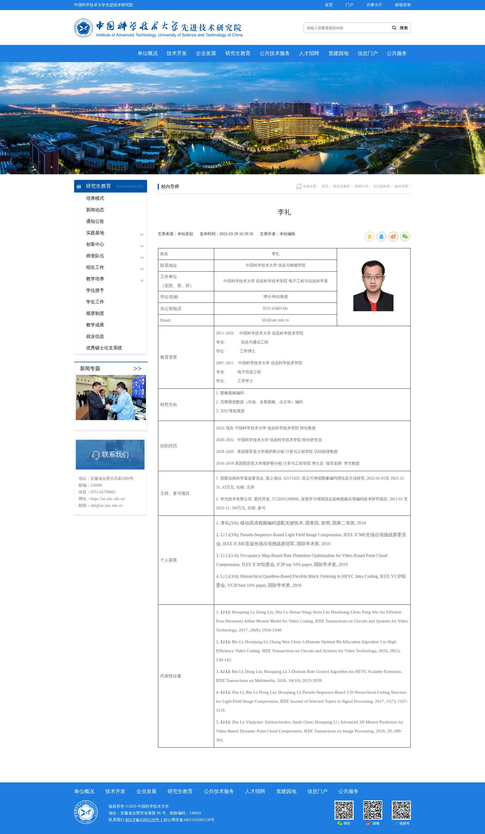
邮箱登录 (403, 5)
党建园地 (338, 53)
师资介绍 (361, 186)
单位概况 (148, 53)
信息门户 (368, 53)
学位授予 (95, 290)
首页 (329, 5)
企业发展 (206, 53)
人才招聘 (309, 53)
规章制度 (95, 313)
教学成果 (95, 324)
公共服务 (397, 53)
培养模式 (95, 198)
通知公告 (95, 221)
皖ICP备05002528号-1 (144, 820)
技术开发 (177, 53)
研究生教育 (238, 53)
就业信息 (95, 336)
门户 (350, 5)
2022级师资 (381, 186)
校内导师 (401, 186)
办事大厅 (374, 5)
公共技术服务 (275, 53)
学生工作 (95, 301)
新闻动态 (95, 209)
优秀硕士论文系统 (104, 347)
